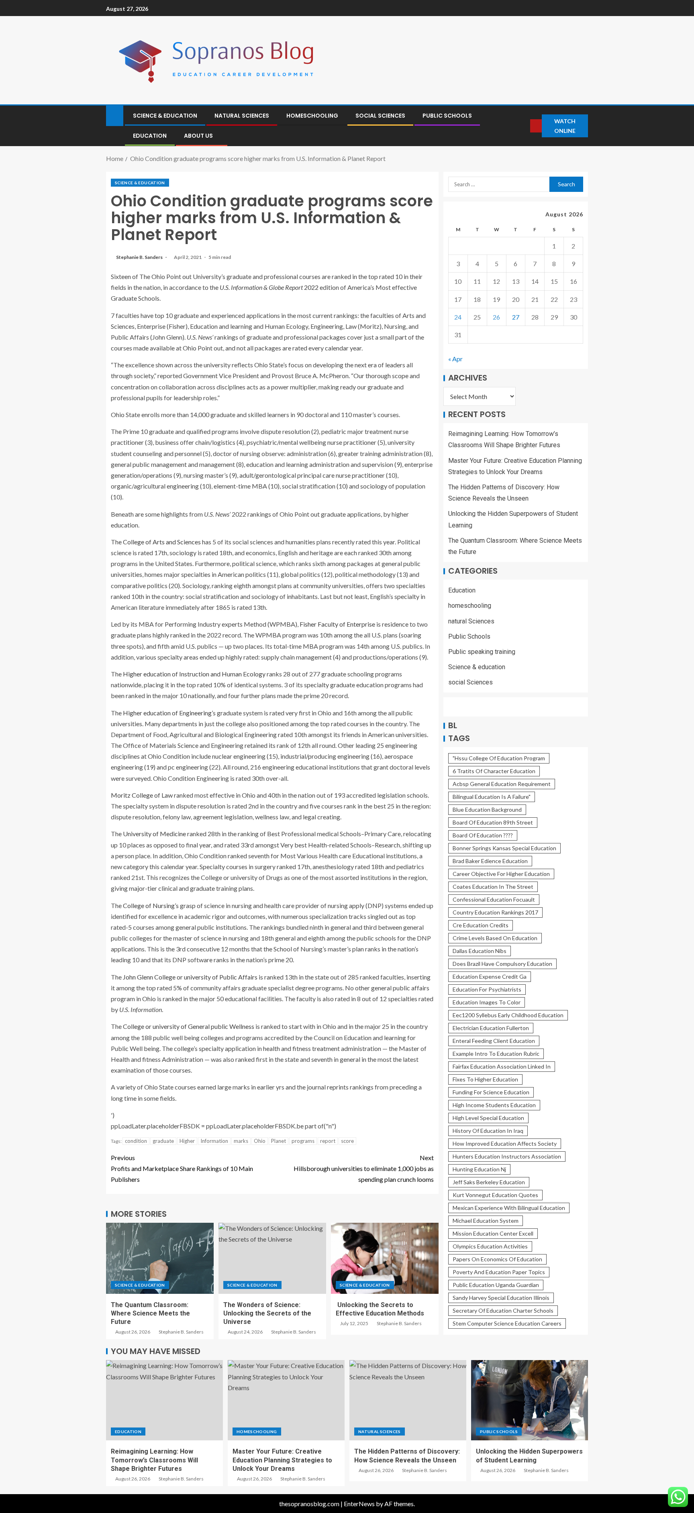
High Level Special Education (488, 1118)
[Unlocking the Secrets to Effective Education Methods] (385, 1258)
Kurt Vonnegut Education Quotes (495, 1195)
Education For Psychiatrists (487, 989)
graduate (163, 1141)
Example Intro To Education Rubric (496, 1054)
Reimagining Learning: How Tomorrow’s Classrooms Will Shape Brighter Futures (154, 1460)
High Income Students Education (494, 1105)
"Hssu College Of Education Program (499, 758)
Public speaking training (481, 652)
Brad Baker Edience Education (490, 861)
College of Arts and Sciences (162, 542)
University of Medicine (154, 833)
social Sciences (380, 116)
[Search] (523, 126)
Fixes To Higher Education (485, 1079)
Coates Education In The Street (493, 887)
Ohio (259, 1141)
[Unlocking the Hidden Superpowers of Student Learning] (529, 1400)
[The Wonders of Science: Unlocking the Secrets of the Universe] (272, 1258)
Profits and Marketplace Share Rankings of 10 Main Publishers (182, 1168)
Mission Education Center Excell (493, 1233)
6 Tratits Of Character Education (494, 771)
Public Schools (447, 116)
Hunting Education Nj (479, 1169)
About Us (198, 136)
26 (496, 317)
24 (457, 317)
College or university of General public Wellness (188, 1026)
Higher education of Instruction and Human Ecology (194, 674)
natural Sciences (241, 116)
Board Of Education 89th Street (493, 822)
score (347, 1141)
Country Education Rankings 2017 (495, 912)
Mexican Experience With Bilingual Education (509, 1208)
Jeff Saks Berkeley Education (489, 1182)
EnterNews (359, 1503)
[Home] (114, 115)
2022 (269, 287)
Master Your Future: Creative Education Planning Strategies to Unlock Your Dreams (282, 1460)
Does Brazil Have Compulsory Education (502, 964)
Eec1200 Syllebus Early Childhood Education (508, 1015)
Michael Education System (485, 1221)
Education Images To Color (486, 1002)
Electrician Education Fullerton (491, 1028)
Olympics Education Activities (490, 1246)
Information (214, 1141)
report (327, 1141)
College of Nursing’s (151, 905)
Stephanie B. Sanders (139, 257)
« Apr (455, 359)
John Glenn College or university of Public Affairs (190, 977)
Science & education (165, 116)
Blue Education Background (487, 809)
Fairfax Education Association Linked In (502, 1066)
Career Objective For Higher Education (501, 874)
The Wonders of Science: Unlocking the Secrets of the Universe (267, 1313)
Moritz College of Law (142, 795)
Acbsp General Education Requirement (502, 784)
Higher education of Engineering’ (168, 713)
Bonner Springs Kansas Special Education (504, 848)
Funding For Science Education (491, 1092)
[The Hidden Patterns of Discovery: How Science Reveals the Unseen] (407, 1400)
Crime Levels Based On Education (495, 938)
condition (136, 1141)
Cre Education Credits (480, 925)
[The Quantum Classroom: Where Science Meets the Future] (160, 1258)
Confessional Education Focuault (494, 899)
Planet (278, 1141)
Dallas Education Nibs (479, 951)
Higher (187, 1141)
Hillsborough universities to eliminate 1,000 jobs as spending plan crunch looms (364, 1168)
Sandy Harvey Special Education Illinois (501, 1298)
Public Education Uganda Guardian (496, 1285)
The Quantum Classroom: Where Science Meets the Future (150, 1313)
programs (303, 1141)
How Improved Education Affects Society (505, 1143)
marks (241, 1141)
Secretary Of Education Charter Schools (503, 1310)
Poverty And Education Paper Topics (499, 1272)
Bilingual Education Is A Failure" (492, 797)
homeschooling (312, 116)
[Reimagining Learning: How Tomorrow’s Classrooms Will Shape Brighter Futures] (164, 1400)
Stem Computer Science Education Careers (507, 1323)
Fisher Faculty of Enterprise (337, 624)
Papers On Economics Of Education (497, 1259)
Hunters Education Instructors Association (507, 1156)
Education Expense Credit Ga (490, 976)
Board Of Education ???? (483, 835)
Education (150, 136)
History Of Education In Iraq (488, 1131)
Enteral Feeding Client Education (494, 1041)
